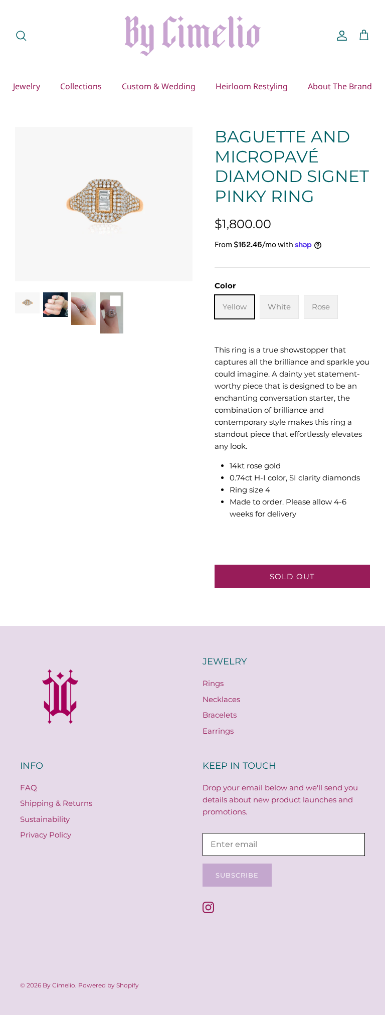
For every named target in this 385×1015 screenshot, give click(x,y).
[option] (103, 204)
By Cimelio (59, 985)
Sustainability (45, 819)
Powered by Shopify (108, 985)
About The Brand (340, 86)
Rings (213, 683)
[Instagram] (208, 907)
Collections (81, 86)
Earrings (218, 731)
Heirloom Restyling (252, 86)
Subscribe (237, 875)
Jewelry (26, 86)
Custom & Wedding (159, 86)
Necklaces (221, 699)
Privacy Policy (45, 834)
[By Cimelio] (192, 35)
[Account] (340, 36)
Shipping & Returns (56, 803)
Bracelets (220, 715)
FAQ (28, 787)
